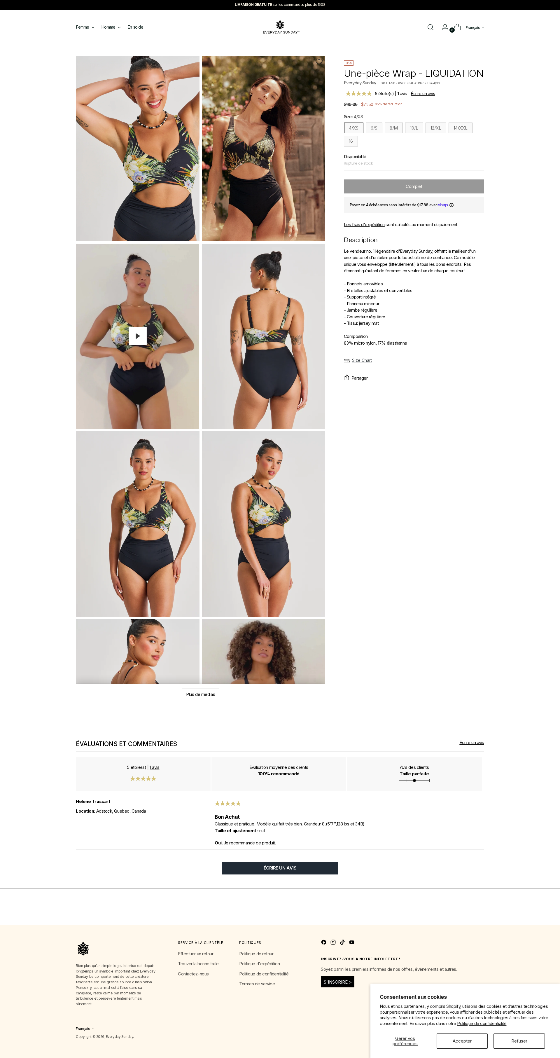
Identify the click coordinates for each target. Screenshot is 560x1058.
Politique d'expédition (259, 963)
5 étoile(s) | (391, 93)
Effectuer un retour (195, 953)
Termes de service (257, 984)
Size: (353, 116)
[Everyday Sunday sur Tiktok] (343, 943)
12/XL (435, 128)
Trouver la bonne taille (198, 963)
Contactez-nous (193, 974)
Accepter (462, 1041)
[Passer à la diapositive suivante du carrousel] (479, 914)
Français (473, 28)
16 (351, 141)
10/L (414, 128)
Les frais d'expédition (364, 224)
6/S (374, 128)
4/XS (353, 128)
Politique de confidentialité (481, 1023)
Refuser (519, 1041)
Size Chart (362, 360)
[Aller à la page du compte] (443, 27)
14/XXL (461, 128)
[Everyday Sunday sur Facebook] (324, 943)
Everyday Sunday (360, 82)
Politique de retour (256, 953)
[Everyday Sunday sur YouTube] (352, 943)
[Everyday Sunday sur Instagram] (333, 943)
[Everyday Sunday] (280, 27)
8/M (394, 128)
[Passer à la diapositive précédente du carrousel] (466, 914)
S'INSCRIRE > (338, 982)
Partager (359, 378)
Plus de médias (200, 694)
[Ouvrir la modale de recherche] (430, 27)
